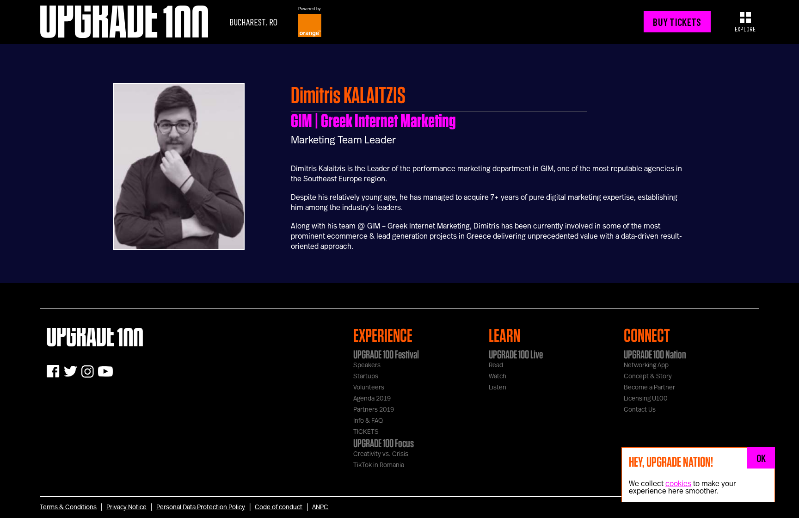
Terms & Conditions (68, 507)
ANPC (320, 507)
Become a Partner (649, 387)
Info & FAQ (368, 421)
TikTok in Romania (378, 465)
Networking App (646, 365)
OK (761, 458)
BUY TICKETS (677, 22)
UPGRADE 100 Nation (655, 354)
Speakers (367, 365)
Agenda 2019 (372, 398)
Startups (365, 376)
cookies (678, 483)
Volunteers (368, 387)
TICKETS (366, 432)
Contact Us (640, 410)
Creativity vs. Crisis (380, 454)
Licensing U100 (646, 398)
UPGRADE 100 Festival (386, 354)
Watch (497, 376)
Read (496, 365)
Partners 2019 (373, 410)
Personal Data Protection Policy (200, 507)
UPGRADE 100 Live (516, 354)
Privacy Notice (126, 507)
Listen (497, 387)
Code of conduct (278, 507)
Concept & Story (648, 376)
